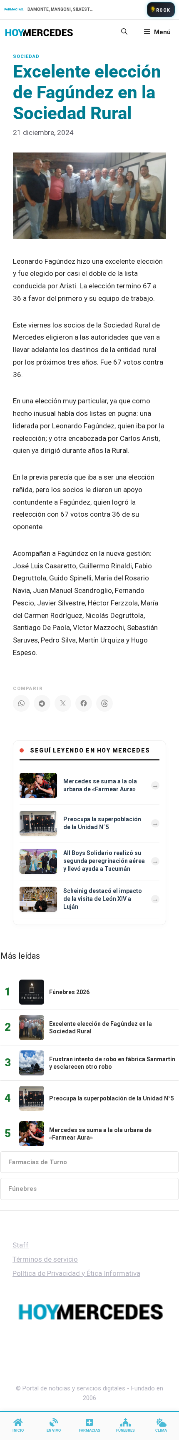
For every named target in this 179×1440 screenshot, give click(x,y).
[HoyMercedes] (39, 32)
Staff (20, 1245)
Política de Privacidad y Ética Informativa (76, 1273)
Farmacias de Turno (37, 1162)
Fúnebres (22, 1188)
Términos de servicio (45, 1259)
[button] (124, 32)
